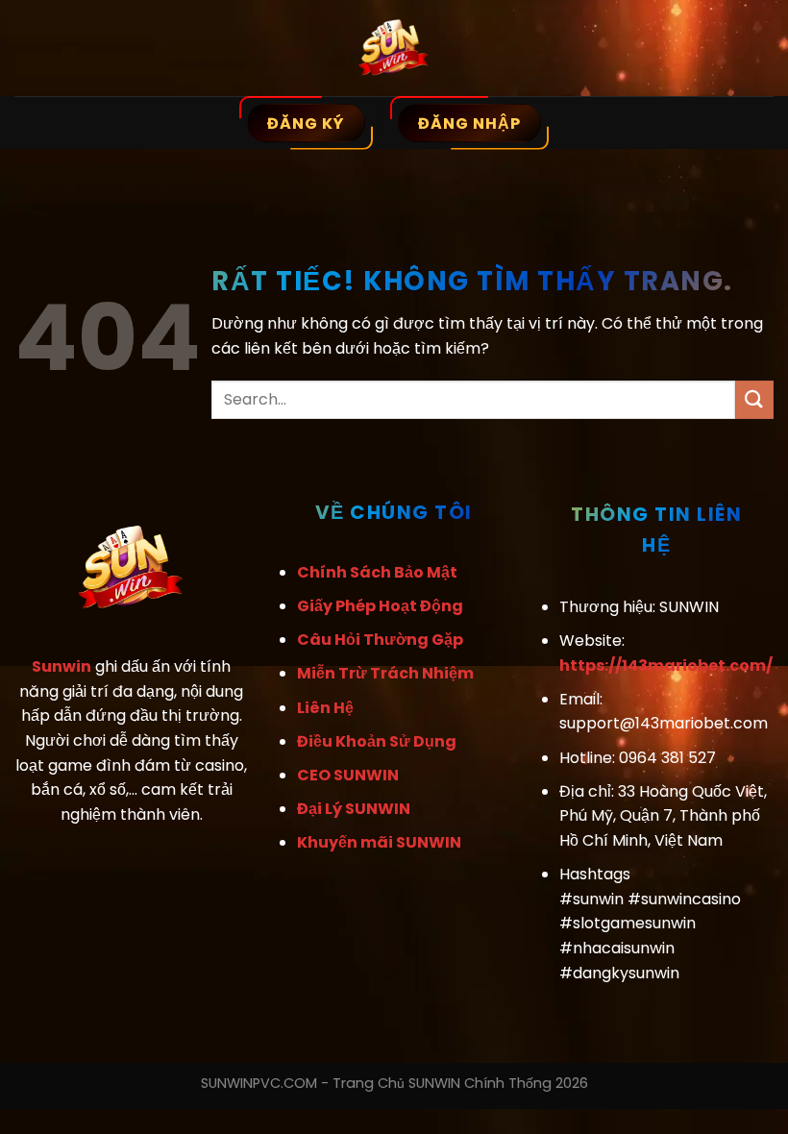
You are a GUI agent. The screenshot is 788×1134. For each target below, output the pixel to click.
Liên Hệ (325, 708)
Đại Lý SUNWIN (353, 809)
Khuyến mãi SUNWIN (379, 842)
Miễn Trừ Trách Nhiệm (385, 673)
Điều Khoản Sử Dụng (376, 741)
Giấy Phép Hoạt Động (380, 606)
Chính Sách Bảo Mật (377, 572)
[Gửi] (754, 399)
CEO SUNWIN (348, 775)
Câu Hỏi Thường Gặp (380, 640)
